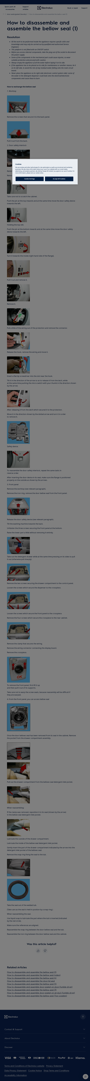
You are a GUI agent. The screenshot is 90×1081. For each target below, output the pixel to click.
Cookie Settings (29, 179)
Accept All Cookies (59, 179)
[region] (45, 172)
